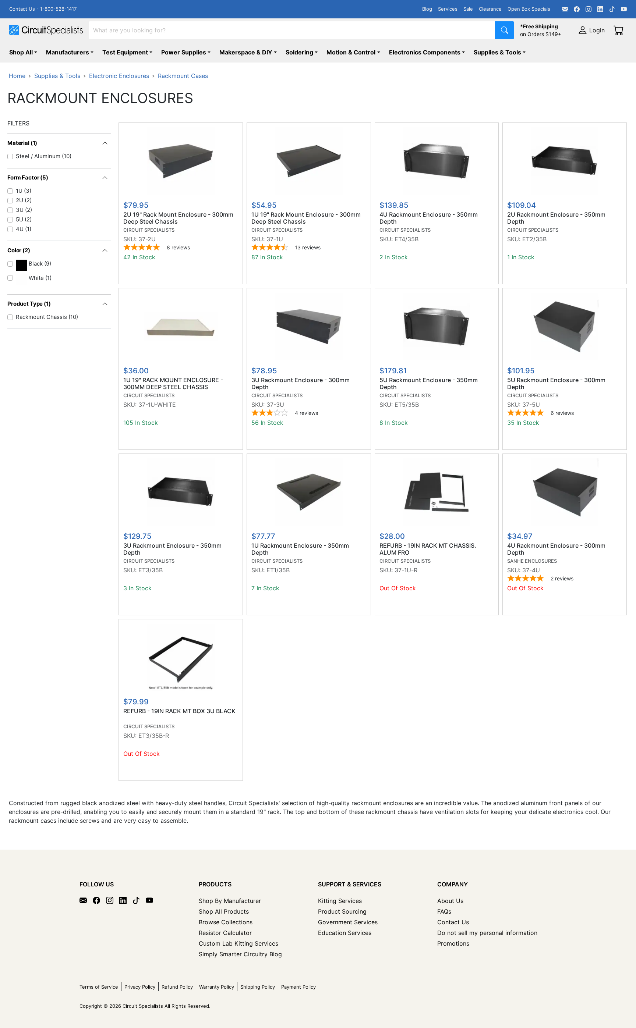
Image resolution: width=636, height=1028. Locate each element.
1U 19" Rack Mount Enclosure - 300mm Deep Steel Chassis (306, 218)
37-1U (274, 239)
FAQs (444, 911)
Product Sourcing (342, 911)
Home (17, 75)
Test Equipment (125, 52)
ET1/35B (278, 570)
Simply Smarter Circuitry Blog (240, 954)
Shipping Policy (257, 987)
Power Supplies (183, 52)
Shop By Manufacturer (230, 900)
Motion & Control (350, 52)
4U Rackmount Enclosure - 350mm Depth (428, 218)
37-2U (147, 239)
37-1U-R (406, 570)
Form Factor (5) (27, 177)
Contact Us (453, 922)
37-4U (531, 570)
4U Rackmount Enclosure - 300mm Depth (556, 549)
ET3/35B (150, 570)
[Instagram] (588, 9)
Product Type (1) (29, 303)
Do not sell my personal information (487, 932)
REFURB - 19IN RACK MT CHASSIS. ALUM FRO (427, 549)
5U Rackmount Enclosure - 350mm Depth (428, 384)
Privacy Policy (139, 987)
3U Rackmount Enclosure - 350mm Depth (172, 549)
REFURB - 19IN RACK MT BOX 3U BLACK (179, 711)
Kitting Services (340, 900)
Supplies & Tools (497, 52)
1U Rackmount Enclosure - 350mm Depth (300, 549)
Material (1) (22, 142)
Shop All (21, 52)
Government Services (348, 922)
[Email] (565, 9)
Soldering (299, 52)
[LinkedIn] (600, 9)
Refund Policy (177, 987)
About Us (450, 900)
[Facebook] (577, 9)
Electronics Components (424, 52)
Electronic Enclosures (119, 75)
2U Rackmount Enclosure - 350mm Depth (556, 218)
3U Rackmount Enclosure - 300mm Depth (300, 384)
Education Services (344, 932)
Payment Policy (298, 987)
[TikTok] (612, 9)
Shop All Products (224, 911)
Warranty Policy (216, 987)
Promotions (453, 943)
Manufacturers (67, 52)
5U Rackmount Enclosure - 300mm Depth (556, 384)
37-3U (275, 404)
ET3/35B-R (153, 735)
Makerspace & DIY (245, 52)
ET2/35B (534, 239)
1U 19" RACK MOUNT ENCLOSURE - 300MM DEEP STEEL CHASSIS (173, 384)
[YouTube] (624, 9)
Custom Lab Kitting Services (238, 943)
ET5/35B (407, 404)
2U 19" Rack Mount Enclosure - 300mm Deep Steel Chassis (178, 218)
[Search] (504, 30)
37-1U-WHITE (157, 404)
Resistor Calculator (225, 932)
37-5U (531, 404)
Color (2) (18, 250)
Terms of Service (99, 987)
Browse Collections (225, 922)
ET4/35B (406, 239)
